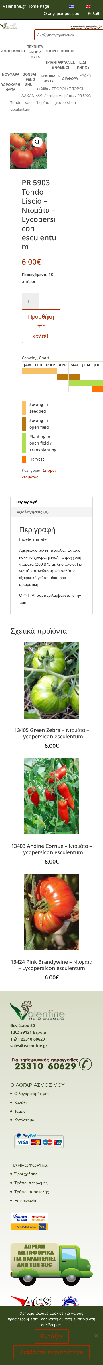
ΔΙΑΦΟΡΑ (70, 79)
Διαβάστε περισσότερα (52, 1352)
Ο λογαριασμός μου (61, 13)
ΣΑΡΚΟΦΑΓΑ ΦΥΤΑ (49, 78)
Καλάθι (94, 13)
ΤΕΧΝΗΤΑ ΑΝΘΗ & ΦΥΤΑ (35, 52)
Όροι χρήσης (25, 1173)
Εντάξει (51, 1336)
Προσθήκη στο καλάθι (41, 326)
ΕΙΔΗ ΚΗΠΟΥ (83, 65)
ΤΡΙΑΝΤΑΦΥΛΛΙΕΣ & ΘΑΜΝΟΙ (60, 65)
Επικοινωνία (25, 1200)
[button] (37, 142)
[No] (96, 1335)
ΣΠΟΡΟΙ (51, 51)
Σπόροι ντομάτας (60, 95)
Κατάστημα (24, 1119)
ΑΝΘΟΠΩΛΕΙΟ (13, 51)
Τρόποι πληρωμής (31, 1182)
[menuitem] (71, 6)
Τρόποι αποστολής (31, 1191)
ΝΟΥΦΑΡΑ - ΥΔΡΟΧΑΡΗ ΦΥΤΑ (10, 82)
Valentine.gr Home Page (26, 6)
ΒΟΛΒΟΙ (67, 51)
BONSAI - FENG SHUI (29, 79)
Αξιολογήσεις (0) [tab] (32, 512)
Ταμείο (20, 1111)
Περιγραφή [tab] (27, 502)
